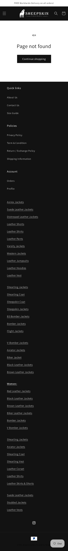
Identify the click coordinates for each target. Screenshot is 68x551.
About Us (12, 97)
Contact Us (13, 105)
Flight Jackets (15, 331)
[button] (4, 13)
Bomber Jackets (16, 323)
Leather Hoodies (16, 268)
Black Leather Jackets (20, 364)
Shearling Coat (16, 294)
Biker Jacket (14, 357)
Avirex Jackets (15, 202)
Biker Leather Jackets (19, 413)
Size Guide (13, 113)
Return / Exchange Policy (21, 150)
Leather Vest (14, 275)
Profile (10, 188)
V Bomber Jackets (17, 427)
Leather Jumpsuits (18, 260)
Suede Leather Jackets (20, 209)
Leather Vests (15, 509)
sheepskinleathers (29, 545)
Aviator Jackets (16, 350)
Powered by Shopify (43, 545)
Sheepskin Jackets (17, 309)
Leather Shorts (15, 224)
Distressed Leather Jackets (22, 216)
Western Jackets (16, 253)
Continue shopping (34, 59)
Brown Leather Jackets (20, 372)
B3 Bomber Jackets (18, 316)
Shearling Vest (15, 461)
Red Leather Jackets (18, 391)
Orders (11, 180)
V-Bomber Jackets (17, 342)
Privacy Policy (14, 135)
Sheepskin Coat (16, 301)
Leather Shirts (15, 231)
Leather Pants (15, 238)
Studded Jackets (16, 502)
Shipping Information (19, 158)
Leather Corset (15, 468)
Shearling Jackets (17, 287)
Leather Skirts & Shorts (20, 483)
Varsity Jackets (16, 246)
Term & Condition (17, 143)
